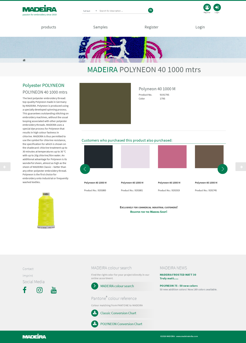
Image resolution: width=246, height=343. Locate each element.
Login (200, 27)
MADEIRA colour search (117, 286)
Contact (28, 269)
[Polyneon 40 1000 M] (105, 104)
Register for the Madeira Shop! (148, 212)
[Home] (40, 8)
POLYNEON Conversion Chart (121, 324)
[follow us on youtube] (54, 290)
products (48, 27)
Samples (100, 27)
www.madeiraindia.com (187, 336)
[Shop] (24, 60)
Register (151, 27)
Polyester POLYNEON (43, 85)
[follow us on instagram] (40, 290)
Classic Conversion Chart (118, 313)
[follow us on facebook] (26, 290)
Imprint (28, 275)
